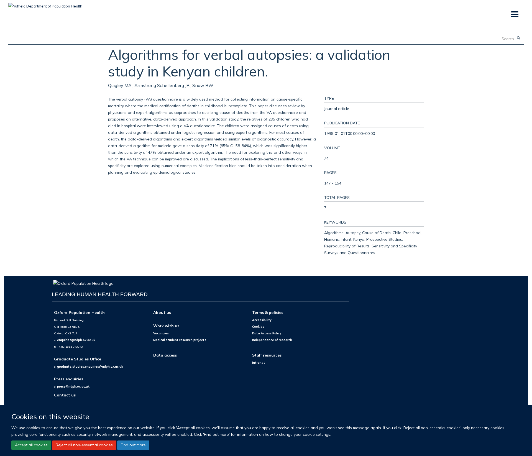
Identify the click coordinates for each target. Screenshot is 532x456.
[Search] (518, 38)
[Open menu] (514, 15)
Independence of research (272, 340)
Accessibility (262, 320)
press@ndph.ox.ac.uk (73, 386)
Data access (165, 355)
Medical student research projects (179, 340)
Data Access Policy (266, 333)
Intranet (258, 363)
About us (162, 312)
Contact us (65, 395)
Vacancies (161, 333)
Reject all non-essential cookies (84, 444)
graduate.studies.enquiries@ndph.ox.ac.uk (90, 366)
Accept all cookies (31, 444)
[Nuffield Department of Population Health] (45, 4)
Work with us (166, 325)
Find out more (133, 444)
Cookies (258, 327)
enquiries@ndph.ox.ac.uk (76, 340)
